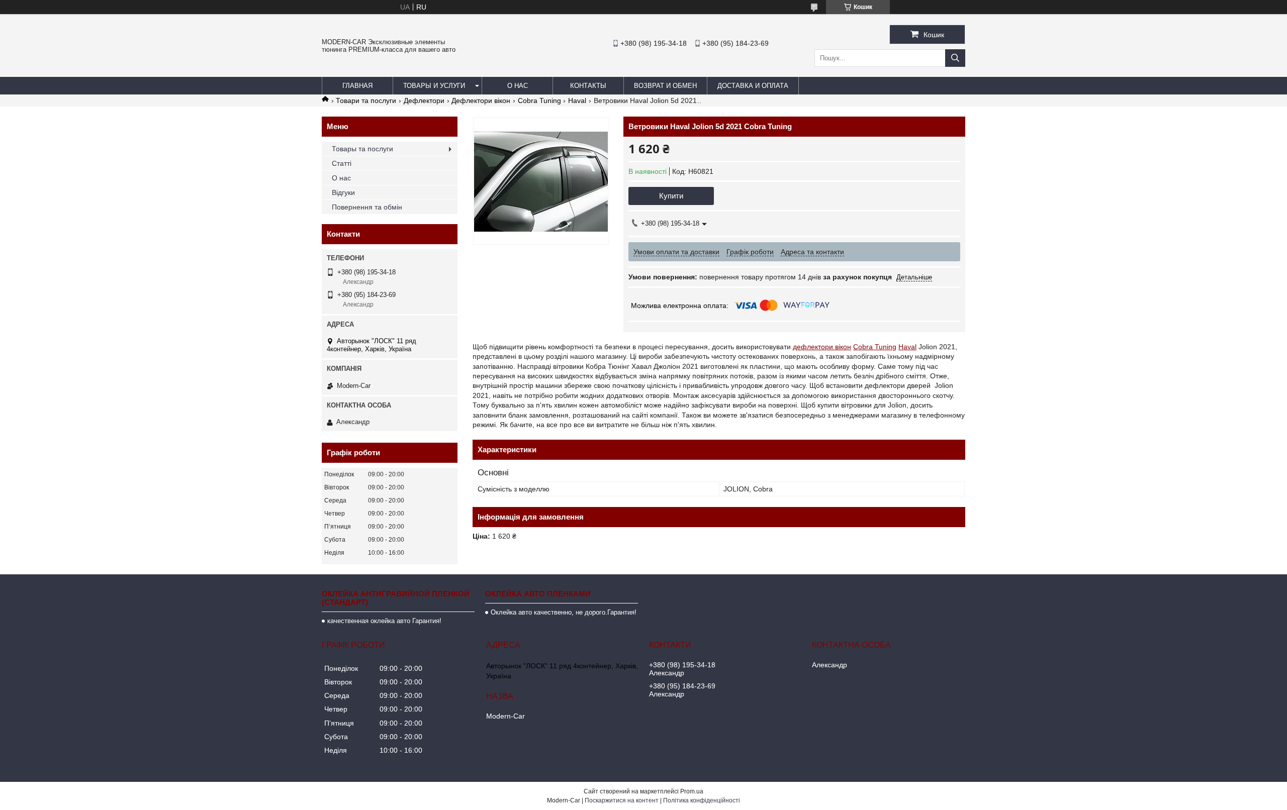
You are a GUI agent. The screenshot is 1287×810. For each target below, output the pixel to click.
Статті (341, 163)
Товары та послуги (362, 149)
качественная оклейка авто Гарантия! (384, 621)
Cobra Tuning (539, 100)
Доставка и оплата (752, 85)
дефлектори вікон (822, 347)
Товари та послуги (366, 100)
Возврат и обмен (665, 85)
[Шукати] (955, 58)
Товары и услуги (434, 85)
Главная (357, 85)
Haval (577, 100)
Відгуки (343, 192)
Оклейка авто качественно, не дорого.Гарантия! (563, 612)
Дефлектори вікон (480, 100)
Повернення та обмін (367, 207)
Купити (671, 195)
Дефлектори (424, 100)
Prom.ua (691, 791)
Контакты (588, 85)
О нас (517, 85)
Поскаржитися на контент (622, 800)
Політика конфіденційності (701, 800)
